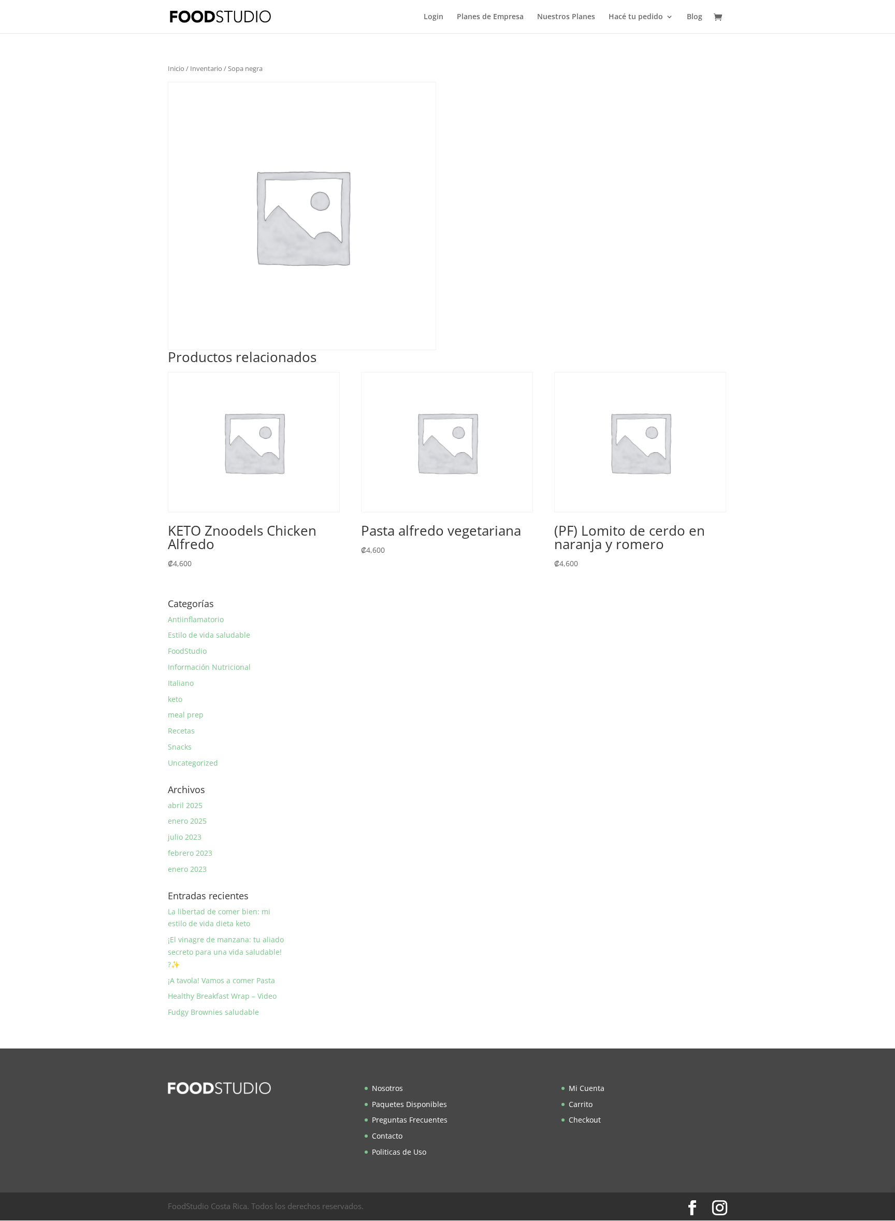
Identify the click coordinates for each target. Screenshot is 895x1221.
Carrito (581, 1104)
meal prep (186, 715)
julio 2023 (184, 837)
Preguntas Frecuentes (409, 1120)
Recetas (181, 731)
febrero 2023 (190, 853)
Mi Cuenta (586, 1088)
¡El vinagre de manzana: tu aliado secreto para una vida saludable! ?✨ (226, 952)
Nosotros (387, 1088)
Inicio (176, 68)
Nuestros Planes (566, 17)
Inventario (206, 68)
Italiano (181, 683)
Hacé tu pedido (636, 17)
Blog (694, 17)
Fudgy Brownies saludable (213, 1012)
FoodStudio (187, 651)
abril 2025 (185, 805)
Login (433, 17)
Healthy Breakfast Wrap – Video (222, 996)
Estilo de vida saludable (209, 635)
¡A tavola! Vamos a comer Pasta (221, 980)
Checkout (585, 1120)
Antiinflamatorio (196, 619)
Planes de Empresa (490, 17)
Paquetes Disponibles (409, 1104)
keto (175, 699)
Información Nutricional (209, 667)
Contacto (387, 1136)
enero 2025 (187, 821)
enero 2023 (187, 869)
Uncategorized (193, 763)
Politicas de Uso (399, 1152)
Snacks (180, 747)
